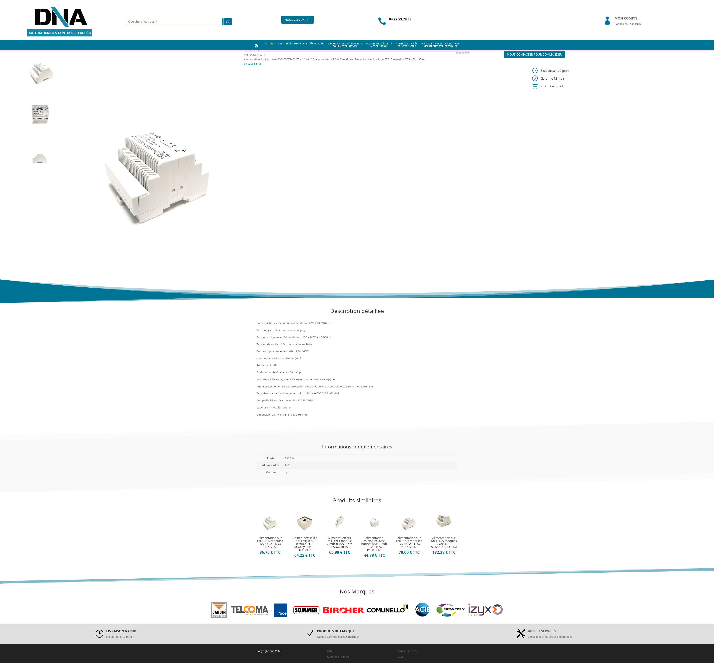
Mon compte (626, 18)
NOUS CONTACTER (297, 20)
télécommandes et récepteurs (304, 43)
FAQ (400, 657)
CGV (329, 651)
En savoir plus (252, 63)
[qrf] (153, 157)
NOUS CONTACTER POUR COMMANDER (534, 54)
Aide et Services (408, 651)
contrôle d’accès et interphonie (406, 45)
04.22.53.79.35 (400, 19)
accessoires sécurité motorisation (379, 45)
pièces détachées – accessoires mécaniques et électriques (440, 45)
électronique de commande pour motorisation (344, 45)
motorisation (273, 43)
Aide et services (542, 631)
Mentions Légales (338, 657)
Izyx (286, 472)
